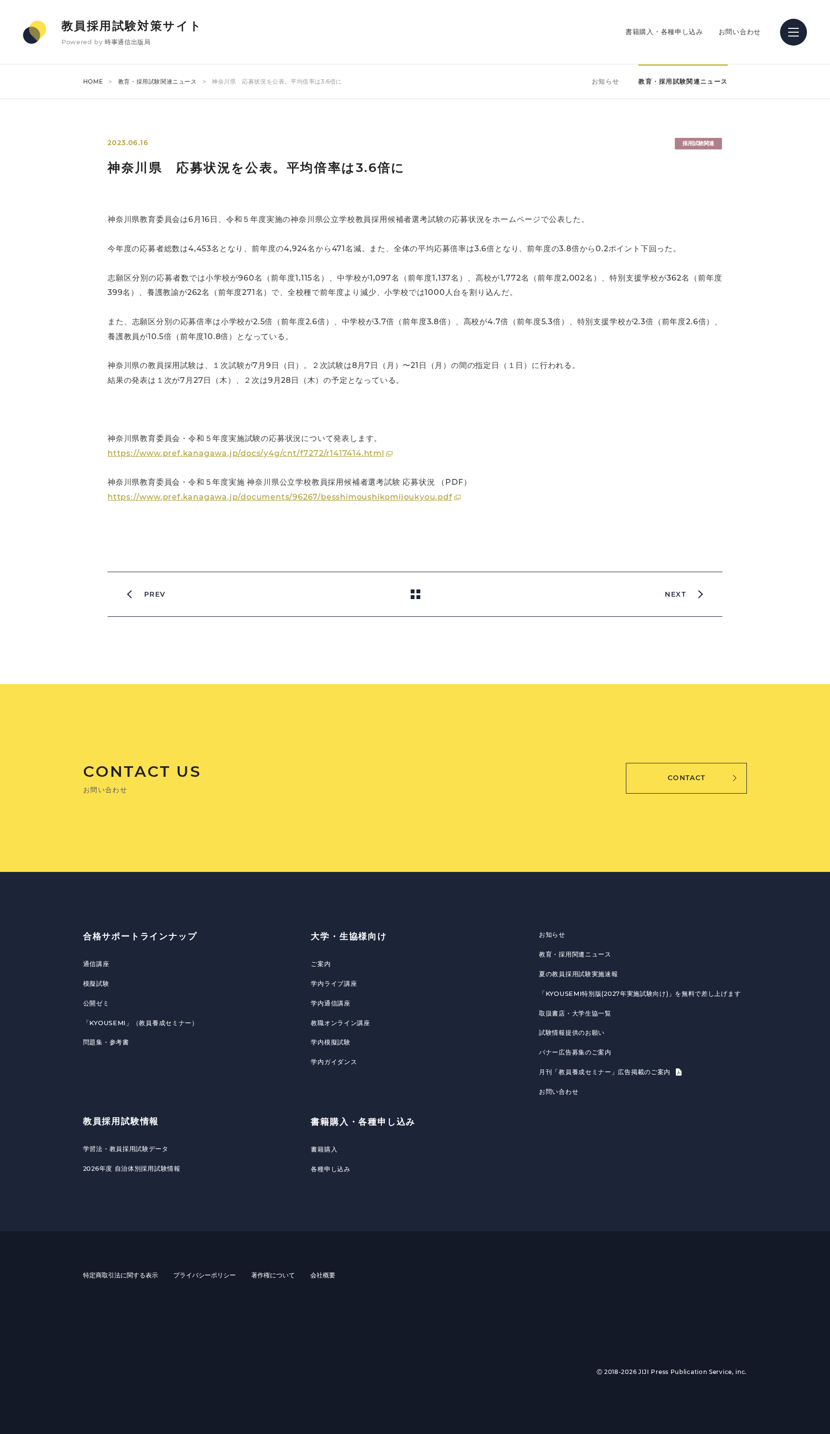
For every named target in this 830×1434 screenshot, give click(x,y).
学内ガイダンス (334, 1062)
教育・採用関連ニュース (575, 954)
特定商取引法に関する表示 (120, 1275)
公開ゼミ (96, 1003)
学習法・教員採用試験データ (126, 1148)
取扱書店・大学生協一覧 (575, 1013)
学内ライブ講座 (334, 983)
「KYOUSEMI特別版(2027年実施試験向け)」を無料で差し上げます (640, 993)
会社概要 (322, 1275)
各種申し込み (330, 1169)
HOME (93, 81)
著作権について (273, 1275)
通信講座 (96, 964)
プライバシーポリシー (204, 1275)
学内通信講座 (330, 1003)
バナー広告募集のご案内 (575, 1052)
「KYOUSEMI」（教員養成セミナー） (140, 1023)
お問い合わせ (740, 31)
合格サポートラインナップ (140, 936)
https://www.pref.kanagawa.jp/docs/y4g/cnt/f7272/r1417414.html (246, 453)
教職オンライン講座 (340, 1023)
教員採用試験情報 (121, 1121)
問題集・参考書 (106, 1042)
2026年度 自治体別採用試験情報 (132, 1168)
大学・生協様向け (349, 936)
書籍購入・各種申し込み (664, 31)
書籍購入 (324, 1149)
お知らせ (605, 81)
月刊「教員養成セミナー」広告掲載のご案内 (606, 1072)
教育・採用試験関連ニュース (157, 81)
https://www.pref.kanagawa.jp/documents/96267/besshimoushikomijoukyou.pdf (280, 497)
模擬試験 (96, 983)
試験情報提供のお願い (572, 1032)
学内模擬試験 (330, 1042)
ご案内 (320, 964)
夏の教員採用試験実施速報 (578, 974)
